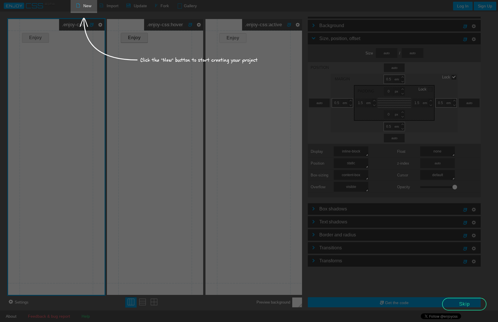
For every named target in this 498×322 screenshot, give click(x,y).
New (87, 5)
